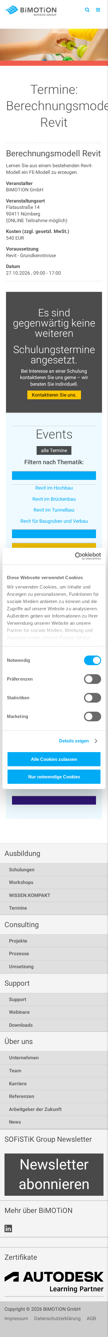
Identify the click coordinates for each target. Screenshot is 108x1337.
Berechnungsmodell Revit (53, 153)
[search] (87, 9)
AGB (91, 1318)
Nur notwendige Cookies (54, 776)
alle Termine (54, 450)
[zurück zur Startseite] (31, 11)
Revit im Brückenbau (54, 499)
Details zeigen (74, 740)
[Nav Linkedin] (8, 1228)
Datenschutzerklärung (57, 1318)
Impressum (16, 1318)
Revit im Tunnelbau (54, 510)
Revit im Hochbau (54, 488)
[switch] (92, 679)
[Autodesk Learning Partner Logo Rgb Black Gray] (54, 1284)
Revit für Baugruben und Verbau (54, 521)
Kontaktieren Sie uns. (54, 395)
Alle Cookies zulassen (54, 759)
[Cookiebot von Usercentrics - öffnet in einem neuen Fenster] (76, 556)
